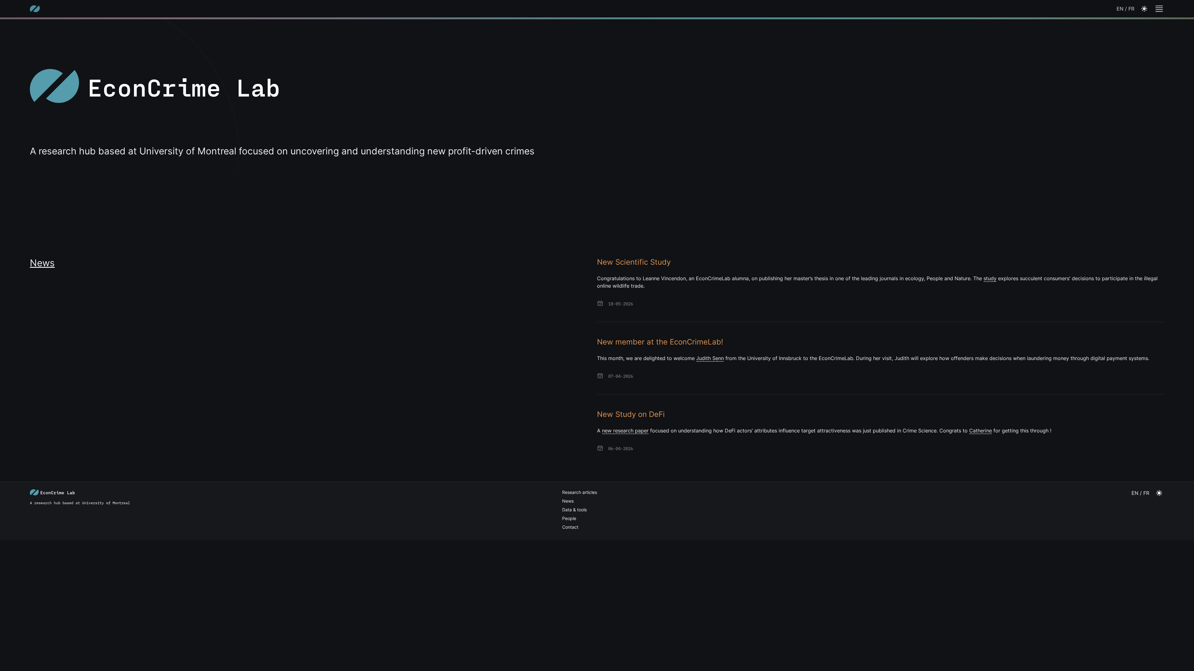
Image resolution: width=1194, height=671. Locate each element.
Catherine (980, 430)
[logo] (35, 8)
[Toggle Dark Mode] (1144, 9)
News (568, 501)
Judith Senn (710, 358)
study (990, 278)
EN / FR (1125, 9)
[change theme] (1159, 9)
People (569, 518)
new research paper (625, 430)
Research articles (579, 492)
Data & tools (574, 509)
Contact (570, 527)
